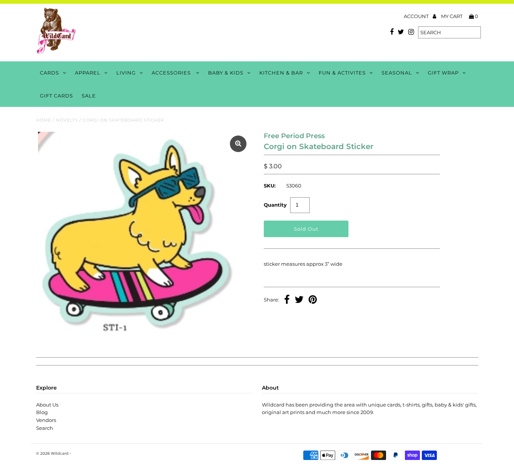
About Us (47, 405)
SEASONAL (397, 73)
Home (43, 120)
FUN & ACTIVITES (342, 73)
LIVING (126, 73)
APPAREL (87, 73)
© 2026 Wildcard (52, 453)
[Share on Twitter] (299, 300)
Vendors (46, 420)
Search (44, 428)
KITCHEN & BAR (281, 73)
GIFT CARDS (56, 96)
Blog (42, 412)
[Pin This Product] (313, 300)
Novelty (67, 120)
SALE (89, 96)
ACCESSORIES (172, 73)
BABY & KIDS (225, 73)
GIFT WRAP (443, 73)
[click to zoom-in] (238, 144)
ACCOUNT (417, 16)
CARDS (49, 73)
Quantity (275, 205)
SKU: (269, 186)
